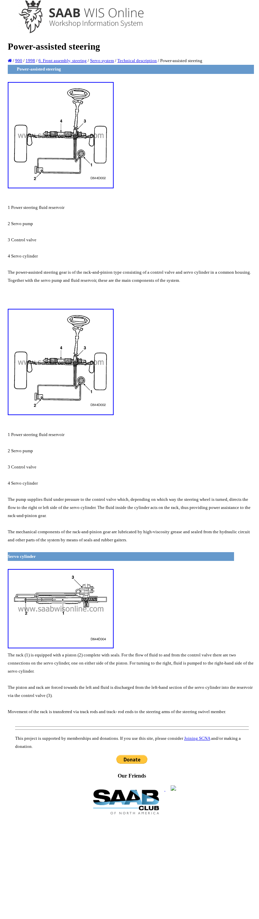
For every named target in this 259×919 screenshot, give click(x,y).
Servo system (102, 60)
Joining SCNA (197, 738)
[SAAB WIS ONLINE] (76, 32)
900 (18, 60)
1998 (30, 60)
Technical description (137, 60)
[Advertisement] (132, 866)
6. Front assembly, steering (62, 60)
